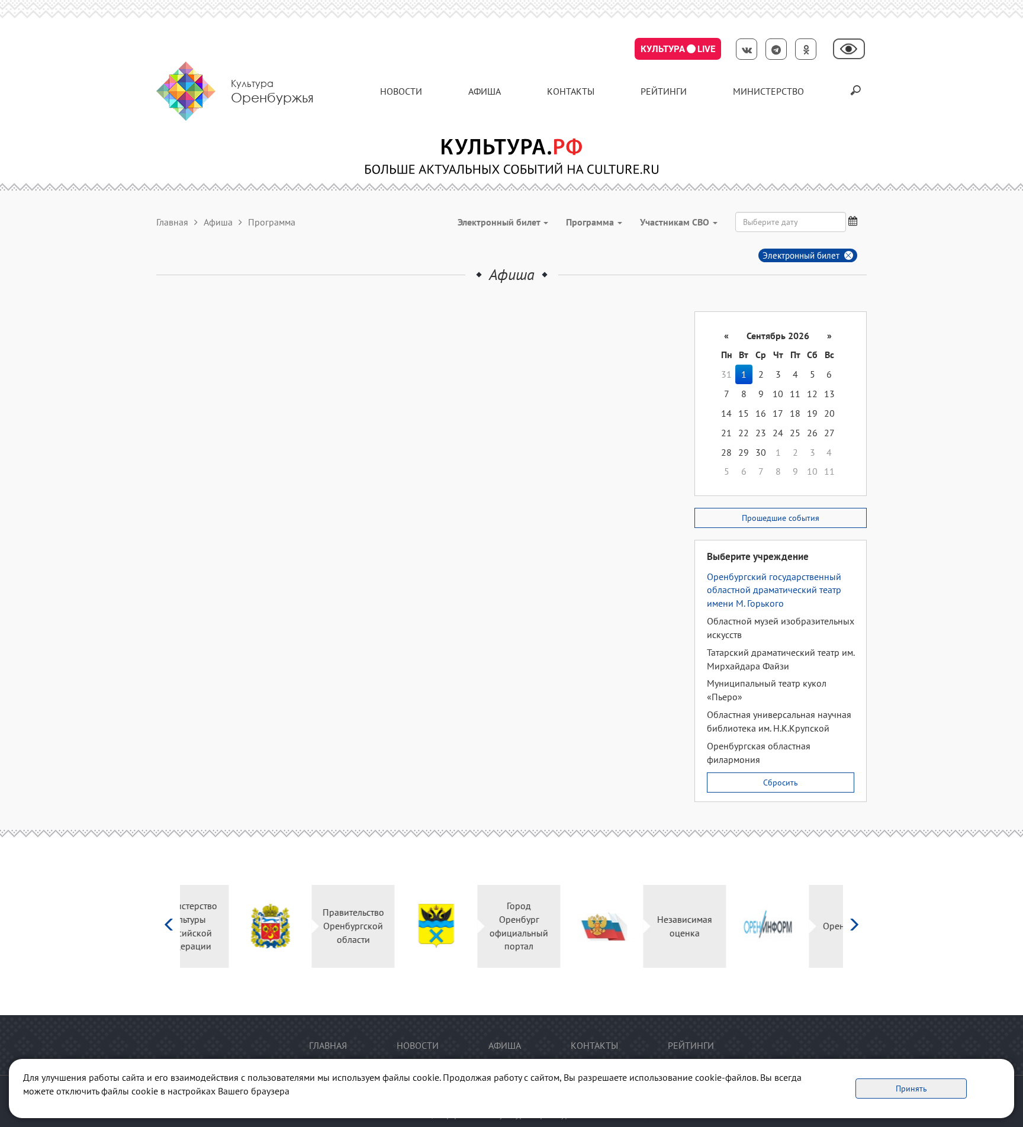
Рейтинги (664, 91)
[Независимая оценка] (553, 926)
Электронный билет (801, 255)
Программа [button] (591, 222)
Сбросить (780, 782)
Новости (401, 91)
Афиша (484, 91)
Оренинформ (801, 926)
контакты (570, 91)
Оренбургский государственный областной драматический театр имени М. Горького (774, 590)
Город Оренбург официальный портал (470, 926)
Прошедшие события (780, 518)
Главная (172, 222)
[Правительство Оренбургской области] (222, 926)
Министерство (768, 91)
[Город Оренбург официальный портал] (387, 926)
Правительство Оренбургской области (304, 925)
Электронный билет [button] (500, 222)
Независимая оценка (636, 926)
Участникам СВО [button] (676, 222)
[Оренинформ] (719, 926)
